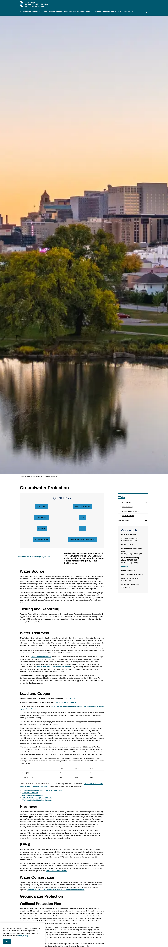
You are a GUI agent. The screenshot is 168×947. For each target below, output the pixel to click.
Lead (82, 517)
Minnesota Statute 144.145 (41, 657)
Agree (7, 941)
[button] (131, 520)
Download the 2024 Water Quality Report (34, 557)
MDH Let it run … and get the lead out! (37, 798)
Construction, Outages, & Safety (77, 11)
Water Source (41, 506)
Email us (124, 566)
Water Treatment (41, 517)
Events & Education (111, 11)
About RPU (126, 11)
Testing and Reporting (82, 506)
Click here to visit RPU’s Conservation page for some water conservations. (55, 890)
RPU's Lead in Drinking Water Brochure (37, 800)
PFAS (82, 528)
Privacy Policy (22, 936)
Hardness (41, 528)
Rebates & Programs (52, 11)
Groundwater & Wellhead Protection (82, 539)
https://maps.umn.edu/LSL (66, 702)
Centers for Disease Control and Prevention (53, 667)
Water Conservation (42, 539)
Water (97, 11)
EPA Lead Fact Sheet (30, 793)
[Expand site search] (146, 12)
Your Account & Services (30, 11)
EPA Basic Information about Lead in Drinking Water (42, 790)
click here (72, 698)
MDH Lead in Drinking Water (33, 795)
